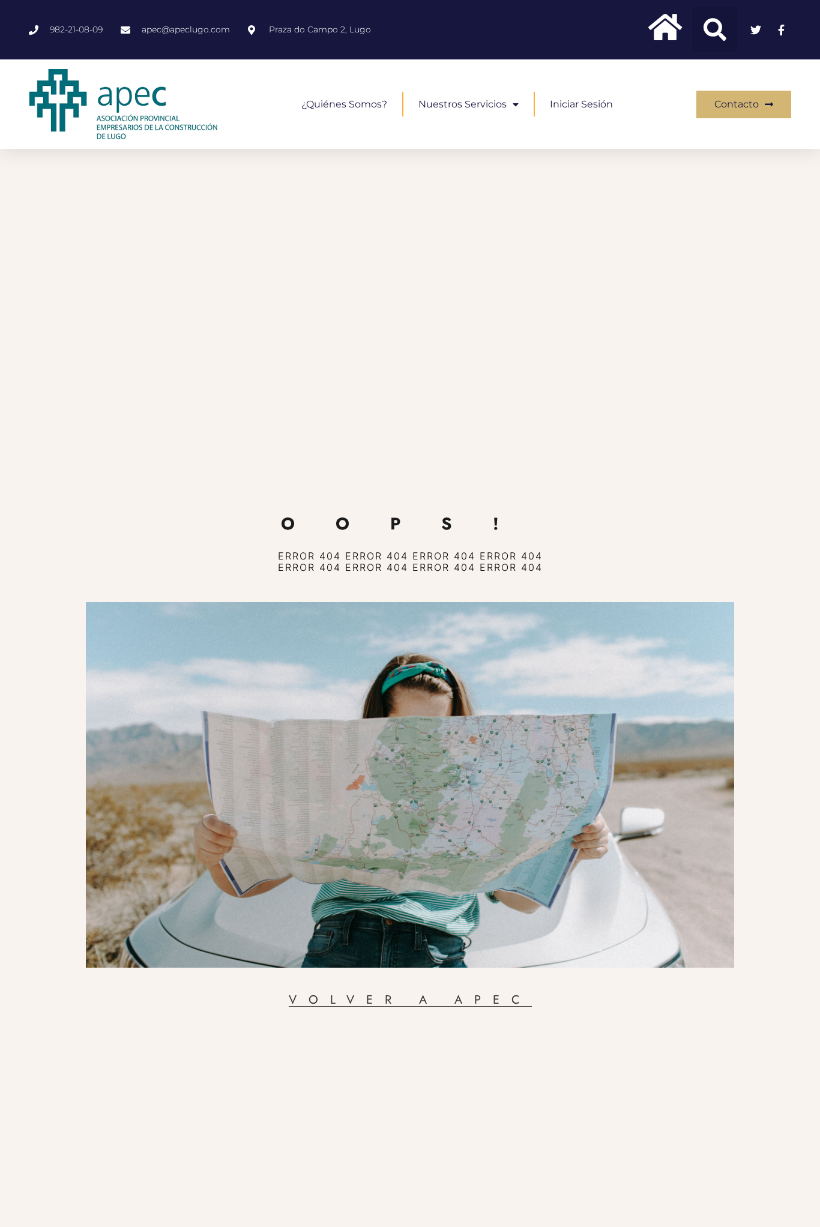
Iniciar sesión (581, 104)
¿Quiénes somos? (344, 104)
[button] (714, 29)
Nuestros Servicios (462, 104)
